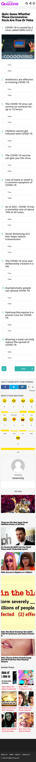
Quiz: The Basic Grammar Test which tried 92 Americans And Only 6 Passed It (17, 633)
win (18, 452)
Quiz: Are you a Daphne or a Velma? (16, 572)
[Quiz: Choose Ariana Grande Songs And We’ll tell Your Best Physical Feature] (18, 647)
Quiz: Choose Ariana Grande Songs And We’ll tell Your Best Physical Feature (16, 659)
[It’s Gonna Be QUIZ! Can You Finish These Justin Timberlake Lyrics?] (18, 536)
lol (23, 433)
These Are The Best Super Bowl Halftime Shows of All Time (14, 523)
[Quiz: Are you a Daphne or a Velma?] (18, 561)
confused (14, 415)
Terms (11, 754)
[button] (27, 3)
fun (31, 415)
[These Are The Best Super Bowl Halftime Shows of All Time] (18, 508)
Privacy (17, 754)
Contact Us (26, 754)
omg (31, 433)
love (14, 433)
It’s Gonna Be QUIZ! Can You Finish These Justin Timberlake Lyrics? (16, 548)
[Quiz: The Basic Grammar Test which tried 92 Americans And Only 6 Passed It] (18, 602)
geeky (5, 433)
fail (23, 415)
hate (4, 415)
